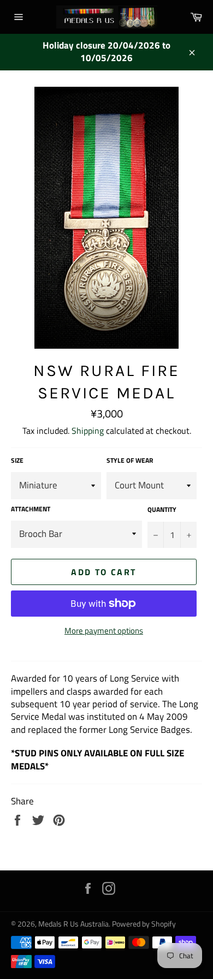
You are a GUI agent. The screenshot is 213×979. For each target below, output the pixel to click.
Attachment (30, 509)
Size (17, 460)
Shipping (88, 430)
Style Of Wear (129, 460)
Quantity (161, 510)
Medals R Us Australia (73, 923)
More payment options (103, 631)
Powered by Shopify (144, 923)
